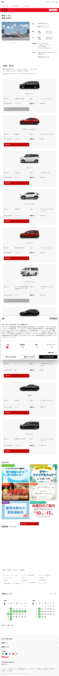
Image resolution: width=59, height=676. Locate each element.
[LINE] (3, 654)
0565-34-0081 (49, 33)
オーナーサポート (15, 6)
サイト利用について (12, 668)
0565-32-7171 (49, 31)
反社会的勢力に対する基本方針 (48, 668)
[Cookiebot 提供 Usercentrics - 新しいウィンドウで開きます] (51, 319)
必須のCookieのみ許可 (10, 356)
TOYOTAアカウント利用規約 (35, 668)
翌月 (55, 593)
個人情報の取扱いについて (22, 668)
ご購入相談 (52, 9)
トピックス (27, 6)
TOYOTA (2, 2)
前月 (51, 593)
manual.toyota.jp (22, 327)
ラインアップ (5, 6)
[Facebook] (10, 654)
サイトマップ (4, 668)
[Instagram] (17, 654)
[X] (6, 654)
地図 (39, 26)
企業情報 (3, 670)
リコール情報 (9, 670)
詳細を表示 (51, 352)
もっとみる (23, 523)
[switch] (22, 347)
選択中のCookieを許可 (29, 356)
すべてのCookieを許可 (48, 356)
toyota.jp (13, 327)
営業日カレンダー (42, 57)
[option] (15, 31)
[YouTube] (13, 654)
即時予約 (8, 144)
